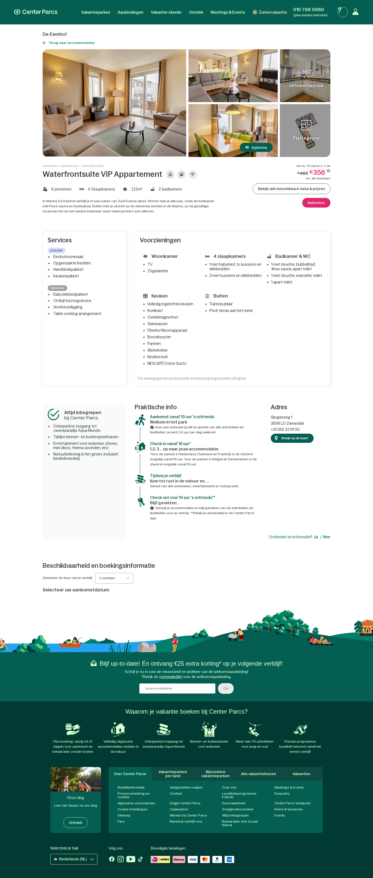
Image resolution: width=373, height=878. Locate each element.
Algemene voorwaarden (136, 803)
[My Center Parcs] (357, 12)
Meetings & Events (228, 12)
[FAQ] (343, 12)
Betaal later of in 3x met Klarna (240, 823)
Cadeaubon (179, 809)
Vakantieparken (95, 12)
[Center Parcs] (35, 12)
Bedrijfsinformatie (131, 787)
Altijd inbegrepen (235, 815)
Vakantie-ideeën (166, 12)
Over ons (229, 787)
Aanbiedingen (130, 12)
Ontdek (196, 12)
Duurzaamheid (233, 803)
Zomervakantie (273, 12)
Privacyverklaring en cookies (133, 795)
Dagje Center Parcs (185, 803)
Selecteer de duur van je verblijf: (68, 578)
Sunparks (282, 793)
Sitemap (123, 815)
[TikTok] (140, 860)
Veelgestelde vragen (186, 787)
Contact (176, 793)
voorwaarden (170, 677)
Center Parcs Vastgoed (292, 803)
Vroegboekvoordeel (237, 809)
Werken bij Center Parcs (188, 815)
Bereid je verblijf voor (186, 821)
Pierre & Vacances (288, 809)
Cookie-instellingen (132, 809)
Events (279, 815)
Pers (121, 821)
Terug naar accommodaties (71, 43)
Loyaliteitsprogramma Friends (239, 795)
